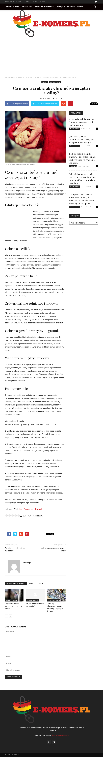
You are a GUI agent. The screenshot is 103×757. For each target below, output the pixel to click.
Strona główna (12, 7)
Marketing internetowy (44, 7)
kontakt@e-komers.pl (60, 735)
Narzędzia (61, 7)
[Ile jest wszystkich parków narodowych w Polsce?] (14, 595)
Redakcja (26, 562)
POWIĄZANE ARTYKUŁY (16, 584)
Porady (80, 7)
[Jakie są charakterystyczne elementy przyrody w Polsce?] (56, 595)
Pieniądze (71, 7)
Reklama (34, 2)
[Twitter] (96, 1)
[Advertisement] (51, 55)
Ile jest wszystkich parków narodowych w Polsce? (13, 606)
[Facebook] (92, 1)
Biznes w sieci (26, 7)
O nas (27, 2)
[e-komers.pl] (51, 23)
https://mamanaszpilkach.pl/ (30, 509)
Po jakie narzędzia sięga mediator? (15, 549)
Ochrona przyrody (55, 82)
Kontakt (42, 2)
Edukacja (44, 82)
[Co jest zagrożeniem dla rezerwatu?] (35, 595)
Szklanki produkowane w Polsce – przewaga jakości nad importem (81, 122)
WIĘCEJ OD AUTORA (37, 584)
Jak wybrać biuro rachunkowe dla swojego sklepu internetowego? (81, 139)
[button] (95, 7)
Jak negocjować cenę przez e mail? (53, 549)
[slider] (12, 515)
